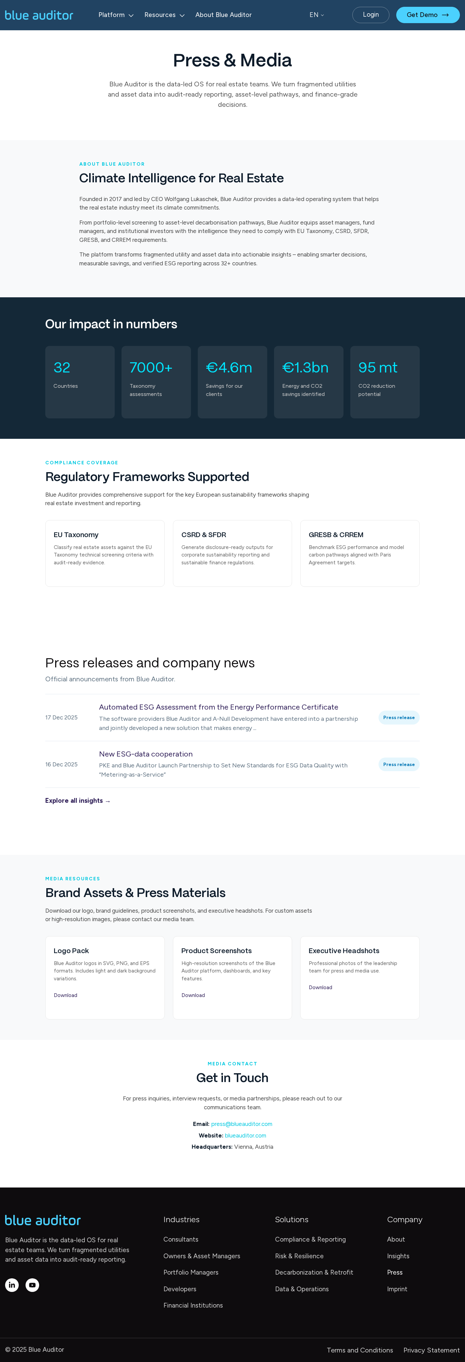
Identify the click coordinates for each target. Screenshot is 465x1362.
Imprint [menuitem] (397, 1289)
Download (65, 995)
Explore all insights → (78, 800)
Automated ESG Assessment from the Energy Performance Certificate (218, 706)
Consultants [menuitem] (180, 1239)
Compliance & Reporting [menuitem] (310, 1239)
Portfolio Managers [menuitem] (191, 1272)
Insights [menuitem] (398, 1256)
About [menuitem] (396, 1239)
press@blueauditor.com (241, 1123)
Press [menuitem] (395, 1272)
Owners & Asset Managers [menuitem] (201, 1256)
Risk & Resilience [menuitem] (299, 1256)
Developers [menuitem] (179, 1289)
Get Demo (422, 15)
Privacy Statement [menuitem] (431, 1350)
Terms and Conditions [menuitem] (360, 1350)
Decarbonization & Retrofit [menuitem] (314, 1272)
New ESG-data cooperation (146, 753)
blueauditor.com (245, 1135)
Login (371, 14)
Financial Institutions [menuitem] (193, 1305)
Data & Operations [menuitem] (302, 1289)
